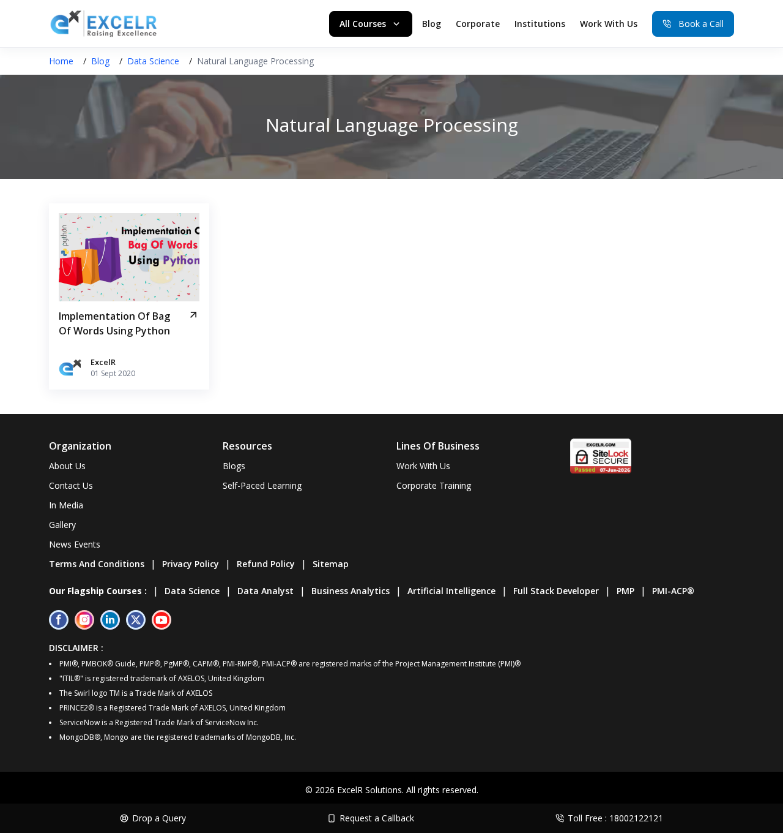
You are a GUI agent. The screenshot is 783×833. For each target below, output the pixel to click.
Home (61, 61)
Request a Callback (377, 818)
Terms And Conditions (96, 564)
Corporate (478, 23)
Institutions (539, 23)
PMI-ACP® (673, 591)
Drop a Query (159, 818)
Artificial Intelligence (451, 591)
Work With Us (608, 23)
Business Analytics (350, 591)
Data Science (153, 61)
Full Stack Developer (556, 591)
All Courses (363, 23)
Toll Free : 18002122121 (615, 818)
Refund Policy (266, 564)
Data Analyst (265, 591)
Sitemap (331, 564)
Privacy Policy (190, 564)
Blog (431, 23)
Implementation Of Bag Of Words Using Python (114, 323)
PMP (625, 591)
